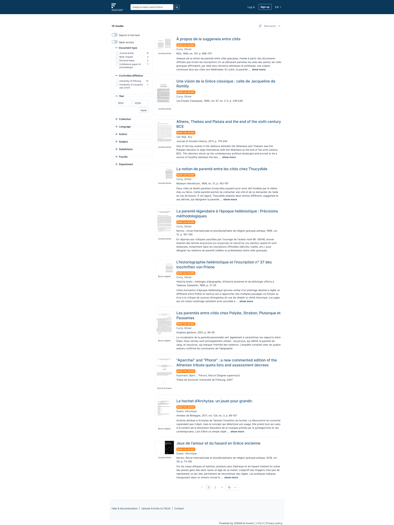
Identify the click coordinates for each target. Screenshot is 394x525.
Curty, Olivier (184, 49)
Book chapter (126, 56)
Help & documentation (125, 508)
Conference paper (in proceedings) (130, 66)
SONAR (238, 523)
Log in (251, 7)
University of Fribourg (130, 81)
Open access (126, 42)
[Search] (177, 7)
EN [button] (277, 7)
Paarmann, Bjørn (185, 375)
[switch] (115, 35)
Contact (179, 508)
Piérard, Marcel (207, 375)
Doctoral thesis (126, 60)
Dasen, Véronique (186, 411)
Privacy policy (274, 523)
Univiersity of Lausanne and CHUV (131, 86)
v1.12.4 (260, 523)
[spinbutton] (123, 103)
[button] (126, 48)
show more (259, 69)
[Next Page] (222, 487)
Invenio (249, 523)
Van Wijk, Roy (184, 136)
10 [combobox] (229, 487)
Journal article (126, 53)
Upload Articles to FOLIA (156, 508)
